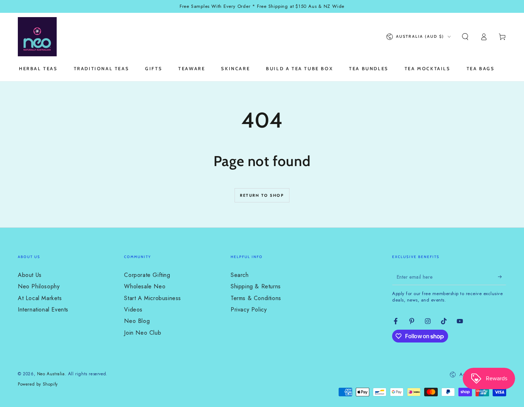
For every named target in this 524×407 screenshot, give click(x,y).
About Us (30, 275)
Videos (133, 309)
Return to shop (262, 195)
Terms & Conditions (256, 298)
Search (240, 275)
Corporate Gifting (147, 275)
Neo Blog (137, 321)
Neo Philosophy (39, 286)
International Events (43, 309)
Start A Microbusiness (152, 298)
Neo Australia (51, 374)
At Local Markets (40, 298)
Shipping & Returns (256, 286)
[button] (465, 37)
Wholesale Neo (144, 286)
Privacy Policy (249, 309)
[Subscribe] (502, 277)
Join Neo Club (142, 333)
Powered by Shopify (38, 384)
